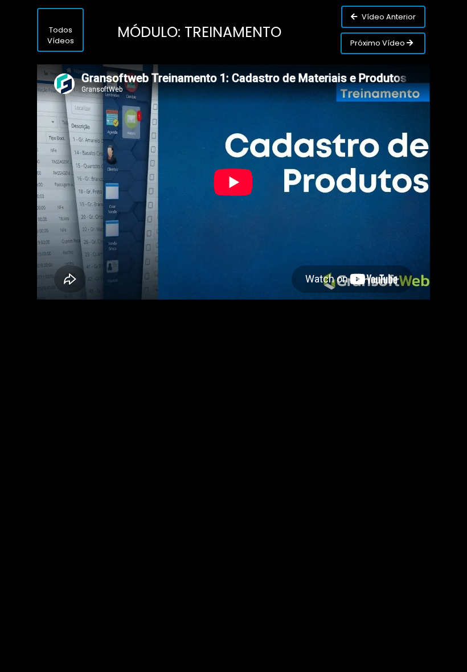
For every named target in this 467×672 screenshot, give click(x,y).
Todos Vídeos (60, 35)
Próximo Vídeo (378, 43)
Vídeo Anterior (388, 17)
